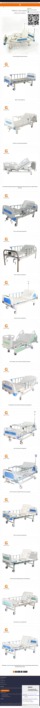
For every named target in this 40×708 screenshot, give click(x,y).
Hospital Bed (11, 704)
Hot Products (16, 703)
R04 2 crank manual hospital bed (20, 535)
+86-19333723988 (5, 695)
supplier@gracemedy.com (6, 696)
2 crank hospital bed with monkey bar (20, 56)
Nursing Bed (2, 704)
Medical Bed (7, 704)
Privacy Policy (3, 684)
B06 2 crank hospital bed (20, 99)
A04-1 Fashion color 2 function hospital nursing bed (20, 361)
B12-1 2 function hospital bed (20, 274)
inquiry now (5, 690)
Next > (19, 671)
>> (21, 671)
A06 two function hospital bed (20, 318)
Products (2, 682)
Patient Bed (22, 704)
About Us (2, 678)
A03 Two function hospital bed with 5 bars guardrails (20, 491)
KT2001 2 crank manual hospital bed (20, 143)
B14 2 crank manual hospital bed (20, 231)
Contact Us (2, 680)
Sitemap (20, 703)
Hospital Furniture (17, 704)
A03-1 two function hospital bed (20, 448)
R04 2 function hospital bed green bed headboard (20, 578)
